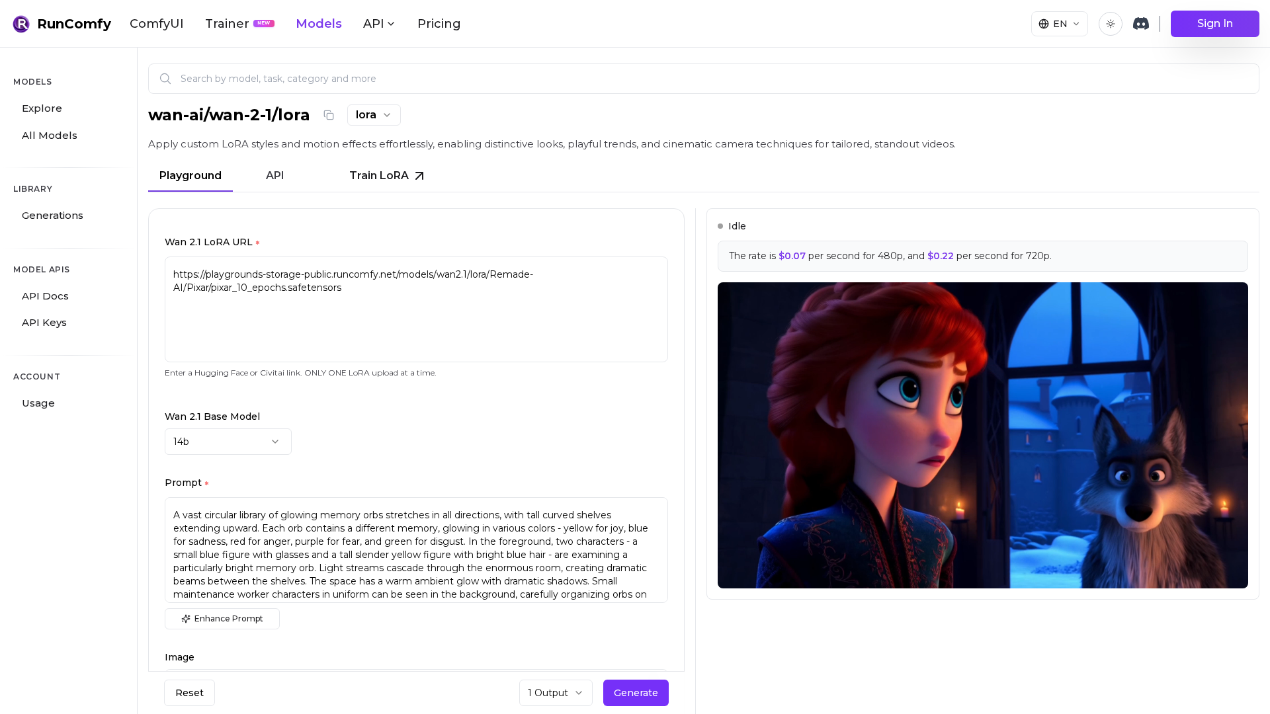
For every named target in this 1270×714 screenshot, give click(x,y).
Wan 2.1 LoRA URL (212, 243)
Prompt (186, 484)
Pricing (439, 24)
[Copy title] (329, 115)
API (275, 175)
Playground (190, 175)
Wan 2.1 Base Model (212, 416)
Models (319, 24)
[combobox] (374, 115)
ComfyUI (157, 24)
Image (179, 657)
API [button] (373, 24)
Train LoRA (379, 175)
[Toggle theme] (1110, 24)
